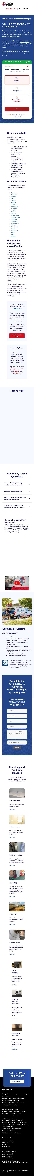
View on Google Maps (7, 1158)
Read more (12, 809)
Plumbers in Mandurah (8, 1142)
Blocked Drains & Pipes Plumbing (10, 1100)
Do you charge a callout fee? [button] (13, 491)
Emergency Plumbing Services (10, 1109)
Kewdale (13, 212)
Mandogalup (14, 206)
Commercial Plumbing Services (10, 1105)
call (24, 42)
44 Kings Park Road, (7, 1153)
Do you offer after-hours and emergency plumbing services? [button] (14, 506)
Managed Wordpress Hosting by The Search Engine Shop (16, 1094)
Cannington (14, 221)
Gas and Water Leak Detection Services (12, 1113)
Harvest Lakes (15, 215)
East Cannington (15, 217)
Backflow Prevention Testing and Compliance (13, 1098)
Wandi (12, 198)
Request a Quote (17, 1081)
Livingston (14, 208)
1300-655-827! (17, 308)
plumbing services (18, 34)
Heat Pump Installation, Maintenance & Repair (13, 1120)
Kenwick (13, 213)
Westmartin (14, 193)
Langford (13, 210)
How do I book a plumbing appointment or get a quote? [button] (13, 484)
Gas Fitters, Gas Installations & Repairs (12, 1116)
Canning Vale (15, 223)
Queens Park (14, 204)
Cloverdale (14, 219)
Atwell (12, 232)
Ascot (12, 234)
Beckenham (14, 227)
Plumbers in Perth (6, 1137)
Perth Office (5, 1144)
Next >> (17, 109)
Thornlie (13, 200)
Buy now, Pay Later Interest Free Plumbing (13, 1102)
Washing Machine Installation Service (11, 1133)
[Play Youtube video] (17, 583)
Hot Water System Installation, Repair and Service (14, 1122)
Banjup (13, 228)
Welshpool (14, 195)
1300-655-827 (23, 9)
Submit (17, 747)
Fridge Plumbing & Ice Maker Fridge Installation (14, 1111)
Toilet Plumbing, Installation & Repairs (11, 1128)
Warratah (13, 196)
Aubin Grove (14, 230)
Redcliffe (13, 202)
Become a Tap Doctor (7, 1096)
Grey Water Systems (7, 1118)
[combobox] (17, 742)
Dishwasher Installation (8, 1107)
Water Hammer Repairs (8, 1130)
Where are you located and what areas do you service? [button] (15, 498)
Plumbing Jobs (6, 1146)
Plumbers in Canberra (7, 1140)
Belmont (13, 225)
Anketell (13, 236)
